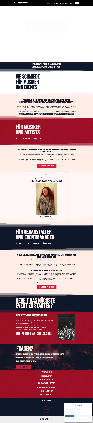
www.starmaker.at (46, 394)
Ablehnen (78, 416)
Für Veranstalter (64, 3)
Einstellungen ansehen (87, 416)
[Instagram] (78, 3)
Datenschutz (74, 419)
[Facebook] (76, 3)
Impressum (82, 419)
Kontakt (72, 3)
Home (48, 3)
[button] (90, 405)
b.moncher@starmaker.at (46, 388)
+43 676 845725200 (46, 391)
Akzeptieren (69, 416)
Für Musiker (55, 3)
